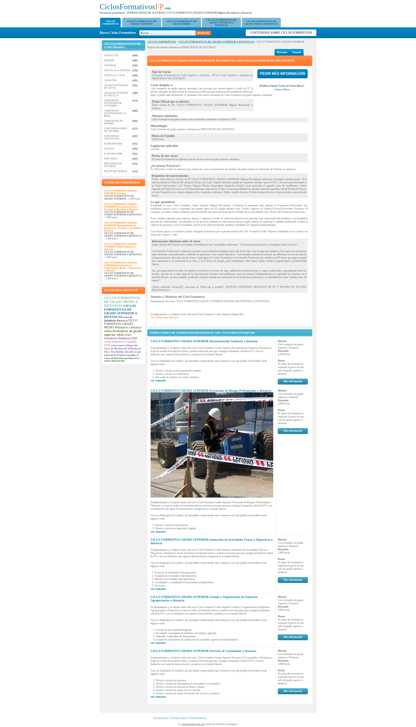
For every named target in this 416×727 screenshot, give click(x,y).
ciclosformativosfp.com (193, 724)
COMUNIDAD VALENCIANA (112, 137)
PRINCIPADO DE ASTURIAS (113, 164)
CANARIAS (110, 65)
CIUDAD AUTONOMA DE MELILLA (116, 94)
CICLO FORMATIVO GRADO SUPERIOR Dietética (120, 192)
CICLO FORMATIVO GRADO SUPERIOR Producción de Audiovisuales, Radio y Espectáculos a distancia (123, 266)
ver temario (158, 380)
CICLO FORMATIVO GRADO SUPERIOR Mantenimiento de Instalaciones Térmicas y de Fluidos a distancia (123, 226)
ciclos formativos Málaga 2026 (124, 345)
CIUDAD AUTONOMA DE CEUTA (116, 86)
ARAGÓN (109, 60)
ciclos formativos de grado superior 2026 (123, 332)
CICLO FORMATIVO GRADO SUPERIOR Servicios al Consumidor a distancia (203, 651)
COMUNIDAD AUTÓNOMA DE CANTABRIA (113, 103)
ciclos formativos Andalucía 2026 (120, 336)
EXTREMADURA (113, 143)
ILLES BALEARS (113, 153)
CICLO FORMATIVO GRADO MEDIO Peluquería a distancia (122, 324)
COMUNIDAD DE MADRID (113, 122)
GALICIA (109, 148)
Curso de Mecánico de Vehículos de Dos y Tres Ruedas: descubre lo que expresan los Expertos (122, 352)
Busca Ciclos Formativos (119, 32)
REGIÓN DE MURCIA (115, 171)
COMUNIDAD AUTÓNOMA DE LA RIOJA (114, 113)
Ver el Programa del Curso (165, 317)
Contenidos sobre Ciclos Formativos (281, 32)
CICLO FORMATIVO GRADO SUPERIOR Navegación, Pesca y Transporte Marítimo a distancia (121, 207)
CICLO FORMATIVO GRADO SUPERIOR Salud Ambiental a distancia (120, 247)
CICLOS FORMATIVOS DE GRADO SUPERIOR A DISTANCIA (221, 22)
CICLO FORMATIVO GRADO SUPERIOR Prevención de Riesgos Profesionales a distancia (211, 390)
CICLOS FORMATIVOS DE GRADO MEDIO (182, 22)
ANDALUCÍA (111, 55)
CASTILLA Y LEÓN (114, 75)
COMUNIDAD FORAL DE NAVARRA (115, 129)
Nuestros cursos (179, 717)
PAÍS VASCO (110, 158)
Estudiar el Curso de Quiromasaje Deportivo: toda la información (122, 358)
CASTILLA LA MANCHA (117, 70)
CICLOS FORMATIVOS (110, 22)
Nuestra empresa (197, 717)
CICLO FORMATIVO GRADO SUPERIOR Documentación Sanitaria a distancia (204, 341)
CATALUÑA (110, 80)
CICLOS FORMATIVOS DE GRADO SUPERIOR (142, 22)
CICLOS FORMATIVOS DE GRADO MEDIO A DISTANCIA (261, 22)
